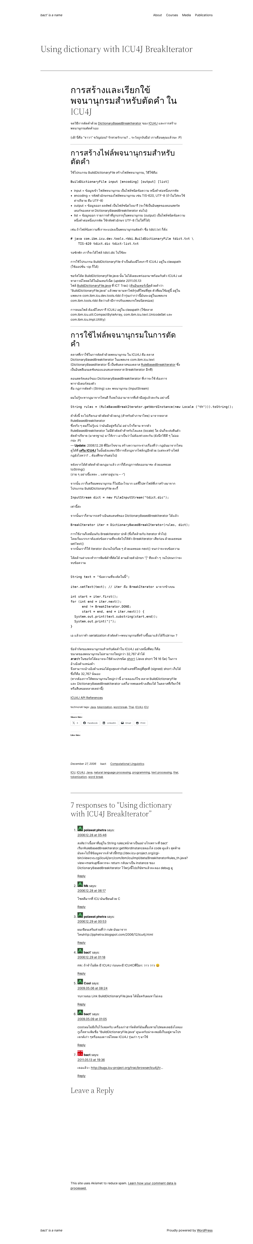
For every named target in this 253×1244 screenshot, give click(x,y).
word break (120, 707)
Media (186, 15)
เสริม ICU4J (87, 450)
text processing (161, 772)
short (131, 659)
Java (93, 707)
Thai (131, 707)
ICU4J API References (87, 698)
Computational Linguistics (127, 763)
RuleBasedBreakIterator (158, 364)
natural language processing (112, 772)
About (157, 15)
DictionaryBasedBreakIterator (119, 123)
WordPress (205, 1230)
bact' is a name (51, 15)
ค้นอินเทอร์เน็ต (140, 285)
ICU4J (153, 123)
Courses (172, 15)
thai (175, 772)
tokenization (104, 707)
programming (141, 772)
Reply (81, 876)
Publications (204, 15)
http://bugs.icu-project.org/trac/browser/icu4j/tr (126, 1068)
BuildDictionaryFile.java (94, 285)
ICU (146, 707)
